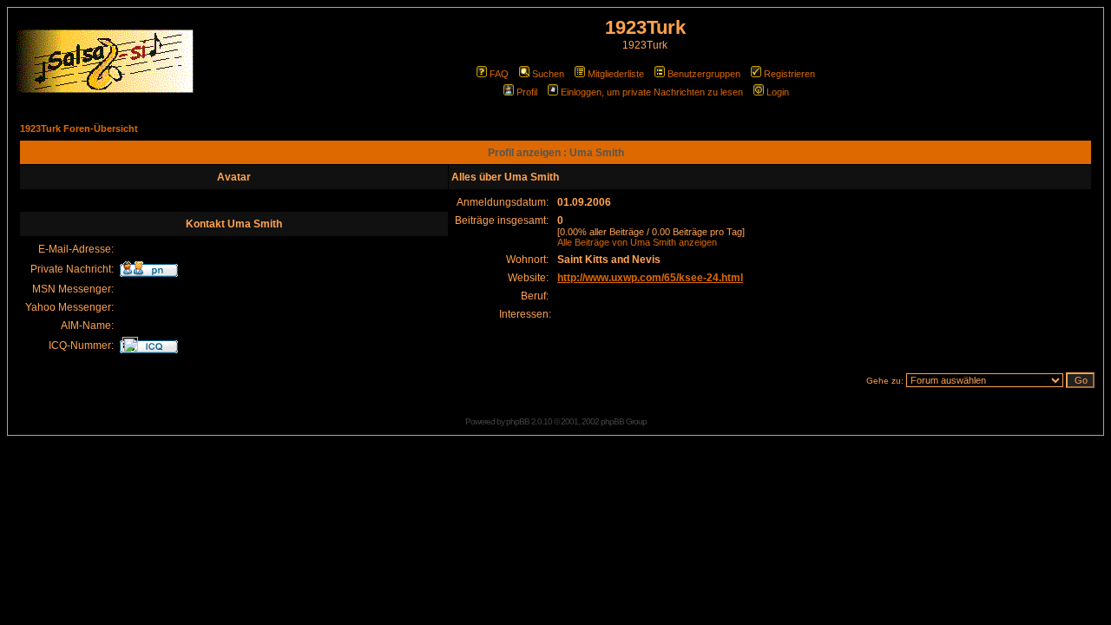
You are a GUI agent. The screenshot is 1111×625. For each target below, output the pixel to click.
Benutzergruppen (703, 74)
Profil (526, 92)
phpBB (517, 421)
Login (777, 92)
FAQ (499, 74)
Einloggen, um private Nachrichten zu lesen (652, 92)
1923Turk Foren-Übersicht (79, 128)
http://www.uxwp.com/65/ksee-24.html (650, 278)
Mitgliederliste (616, 74)
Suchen (548, 74)
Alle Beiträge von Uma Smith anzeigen (637, 242)
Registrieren (789, 74)
